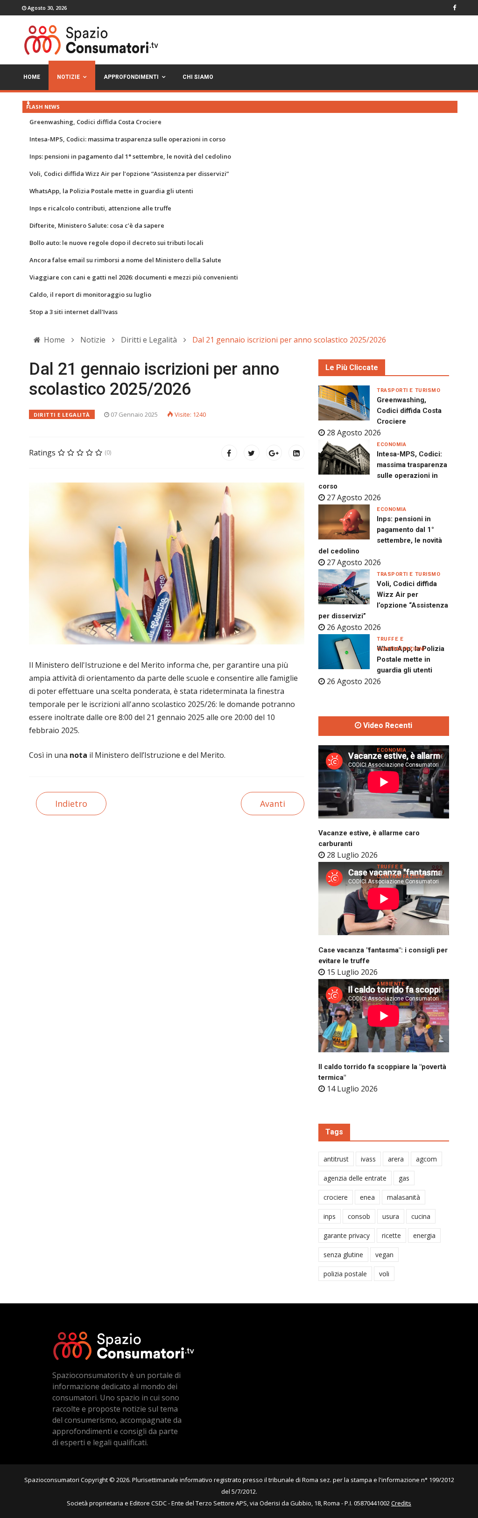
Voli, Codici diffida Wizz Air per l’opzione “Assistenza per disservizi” (129, 173)
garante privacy (346, 1235)
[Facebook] (229, 453)
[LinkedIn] (296, 453)
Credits (401, 1503)
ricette (391, 1235)
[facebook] (454, 7)
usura (390, 1216)
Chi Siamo (198, 77)
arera (396, 1158)
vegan (384, 1254)
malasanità (403, 1197)
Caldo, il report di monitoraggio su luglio (90, 294)
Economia (391, 444)
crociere (335, 1197)
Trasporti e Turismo (408, 390)
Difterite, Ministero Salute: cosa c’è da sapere (96, 225)
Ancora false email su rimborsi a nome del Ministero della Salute (125, 260)
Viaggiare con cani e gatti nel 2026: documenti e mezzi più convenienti (133, 277)
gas (404, 1178)
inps (329, 1216)
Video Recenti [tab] (386, 725)
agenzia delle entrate (355, 1178)
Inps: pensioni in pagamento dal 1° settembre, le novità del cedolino (130, 156)
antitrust (336, 1158)
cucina (420, 1216)
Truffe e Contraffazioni (401, 639)
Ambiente (391, 984)
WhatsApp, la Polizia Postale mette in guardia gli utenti (111, 191)
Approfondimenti (131, 77)
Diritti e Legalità (62, 414)
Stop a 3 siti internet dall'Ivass (73, 312)
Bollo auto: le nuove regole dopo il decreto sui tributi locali (116, 242)
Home (31, 77)
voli (384, 1273)
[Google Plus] (274, 453)
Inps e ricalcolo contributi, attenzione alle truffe (100, 208)
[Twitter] (252, 453)
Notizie (68, 77)
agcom (426, 1158)
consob (359, 1216)
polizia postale (345, 1273)
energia (424, 1235)
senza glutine (343, 1254)
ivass (368, 1158)
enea (367, 1197)
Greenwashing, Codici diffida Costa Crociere (95, 122)
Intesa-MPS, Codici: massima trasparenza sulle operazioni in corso (127, 139)
